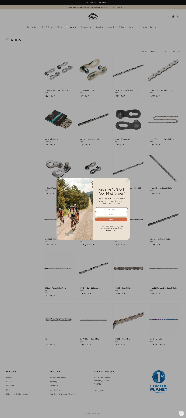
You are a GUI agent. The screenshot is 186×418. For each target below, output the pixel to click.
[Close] (127, 180)
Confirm (111, 219)
